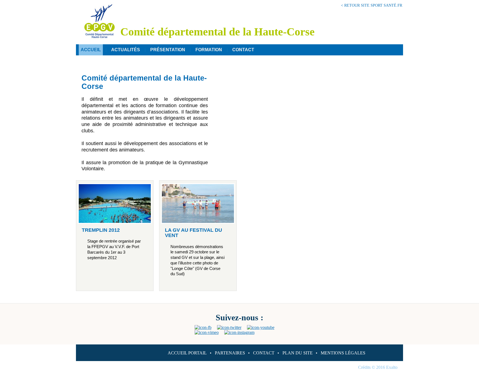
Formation (208, 49)
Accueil (91, 49)
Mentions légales (343, 353)
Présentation (167, 49)
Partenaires (230, 353)
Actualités (125, 49)
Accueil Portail (187, 353)
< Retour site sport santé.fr (371, 5)
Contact (243, 49)
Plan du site (297, 353)
